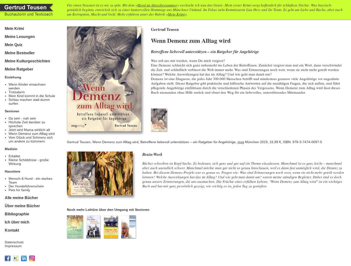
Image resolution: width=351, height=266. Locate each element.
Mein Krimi (176, 14)
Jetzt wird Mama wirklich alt (29, 130)
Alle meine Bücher (21, 198)
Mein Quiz (13, 45)
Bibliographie (17, 214)
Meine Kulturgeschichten (27, 61)
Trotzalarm (17, 92)
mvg (241, 142)
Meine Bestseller (20, 53)
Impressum (13, 246)
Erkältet (14, 156)
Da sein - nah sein (22, 118)
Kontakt (12, 230)
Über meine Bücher (22, 206)
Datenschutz (14, 242)
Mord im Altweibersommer (157, 5)
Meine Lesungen (20, 37)
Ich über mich (17, 222)
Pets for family (19, 190)
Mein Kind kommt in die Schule (32, 96)
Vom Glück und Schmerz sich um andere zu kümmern (31, 139)
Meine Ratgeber (19, 69)
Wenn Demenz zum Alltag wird (32, 134)
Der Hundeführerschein (26, 186)
